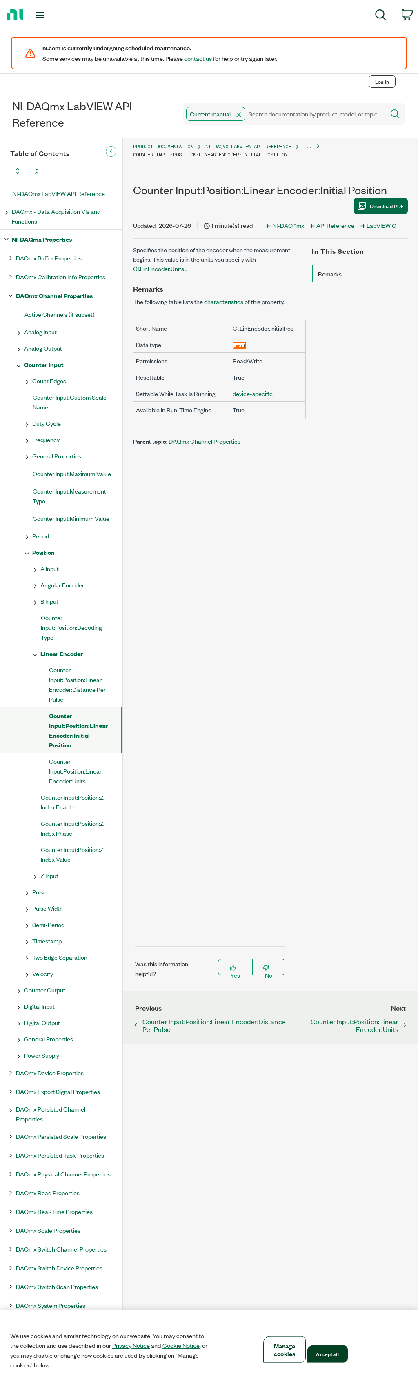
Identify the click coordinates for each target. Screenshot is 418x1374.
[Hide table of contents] (111, 151)
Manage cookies (285, 1349)
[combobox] (283, 114)
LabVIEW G (381, 225)
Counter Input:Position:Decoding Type (71, 627)
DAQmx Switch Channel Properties (61, 1249)
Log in (382, 81)
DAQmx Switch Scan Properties (57, 1286)
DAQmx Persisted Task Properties (60, 1155)
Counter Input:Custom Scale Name (70, 402)
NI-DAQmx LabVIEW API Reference (58, 193)
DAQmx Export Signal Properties (58, 1091)
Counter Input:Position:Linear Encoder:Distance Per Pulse (77, 684)
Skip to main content (31, 64)
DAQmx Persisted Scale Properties (61, 1136)
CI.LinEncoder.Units (159, 268)
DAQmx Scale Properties (48, 1230)
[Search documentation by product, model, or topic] (394, 114)
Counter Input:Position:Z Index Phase (72, 828)
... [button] (307, 146)
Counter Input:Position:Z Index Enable (72, 802)
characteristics (223, 301)
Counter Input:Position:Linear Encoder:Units (75, 771)
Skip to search (85, 64)
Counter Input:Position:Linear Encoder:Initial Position (78, 730)
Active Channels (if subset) (59, 314)
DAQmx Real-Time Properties (54, 1211)
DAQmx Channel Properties (54, 295)
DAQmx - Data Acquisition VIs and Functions (56, 216)
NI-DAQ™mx (288, 225)
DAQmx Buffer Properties (49, 257)
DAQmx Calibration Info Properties (60, 276)
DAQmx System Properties (50, 1305)
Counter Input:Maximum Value (72, 473)
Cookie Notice (181, 1345)
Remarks (330, 273)
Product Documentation (163, 146)
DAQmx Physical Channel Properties (63, 1173)
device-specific (253, 393)
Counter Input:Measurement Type (69, 496)
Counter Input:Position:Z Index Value (72, 854)
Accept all (327, 1354)
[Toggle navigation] (54, 15)
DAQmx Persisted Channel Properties (50, 1114)
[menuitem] (380, 16)
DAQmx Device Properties (50, 1072)
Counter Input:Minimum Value (71, 518)
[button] (239, 115)
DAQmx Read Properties (48, 1192)
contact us (198, 58)
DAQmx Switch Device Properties (59, 1267)
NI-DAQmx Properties (42, 239)
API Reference (335, 225)
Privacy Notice (131, 1345)
